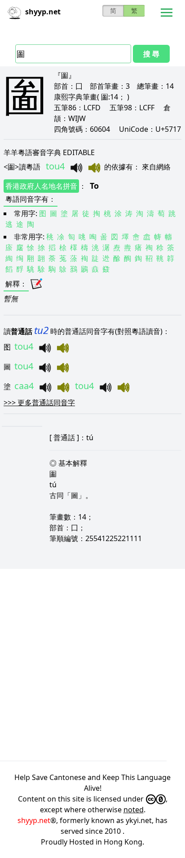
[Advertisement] (92, 664)
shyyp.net (34, 820)
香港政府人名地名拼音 (41, 186)
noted (133, 810)
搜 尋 (151, 54)
